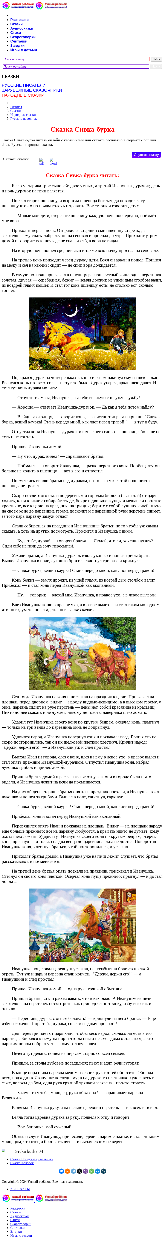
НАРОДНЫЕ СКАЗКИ (23, 95)
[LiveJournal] (103, 1171)
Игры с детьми (23, 50)
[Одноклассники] (67, 1171)
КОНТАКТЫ (20, 1189)
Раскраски (19, 20)
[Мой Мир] (97, 1171)
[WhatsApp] (91, 1171)
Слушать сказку (146, 155)
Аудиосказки (21, 28)
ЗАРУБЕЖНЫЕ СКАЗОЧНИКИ (32, 90)
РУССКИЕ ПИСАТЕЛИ (24, 85)
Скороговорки (22, 37)
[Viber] (85, 1171)
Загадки (17, 46)
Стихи (15, 33)
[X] (79, 1171)
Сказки (16, 24)
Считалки (18, 41)
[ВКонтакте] (61, 1171)
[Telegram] (73, 1171)
